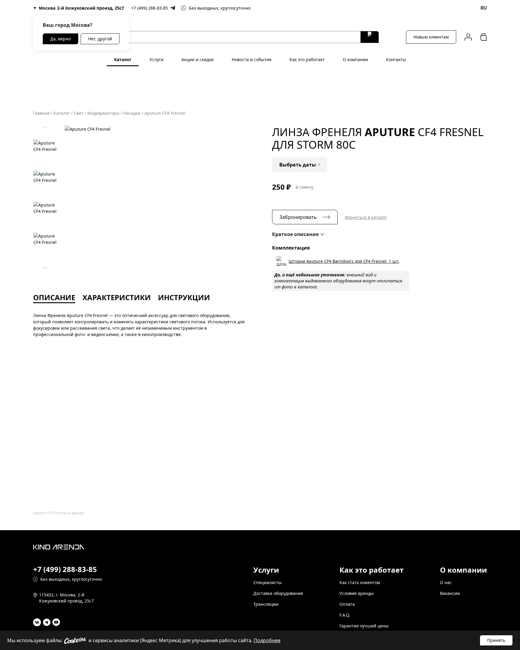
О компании (355, 59)
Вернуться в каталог (366, 217)
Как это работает (307, 59)
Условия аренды (356, 593)
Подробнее (267, 640)
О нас (446, 582)
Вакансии (450, 593)
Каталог (123, 59)
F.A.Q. (344, 615)
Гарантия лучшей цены (363, 626)
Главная (41, 113)
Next (45, 266)
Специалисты (267, 582)
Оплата (347, 604)
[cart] (483, 36)
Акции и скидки (197, 59)
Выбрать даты (297, 164)
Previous (45, 126)
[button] (298, 234)
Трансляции (265, 604)
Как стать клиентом (359, 582)
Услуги (156, 59)
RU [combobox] (484, 8)
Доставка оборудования (278, 593)
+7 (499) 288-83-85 (149, 8)
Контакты (396, 59)
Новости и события (251, 59)
